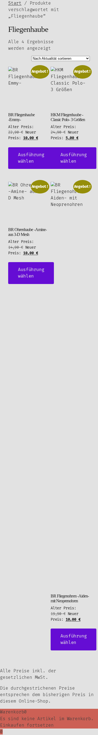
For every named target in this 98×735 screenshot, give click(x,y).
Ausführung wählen (31, 158)
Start (15, 3)
